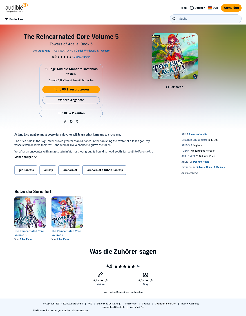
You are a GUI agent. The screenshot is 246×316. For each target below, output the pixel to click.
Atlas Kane (26, 239)
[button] (65, 121)
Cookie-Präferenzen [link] (165, 303)
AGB (90, 303)
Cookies (146, 303)
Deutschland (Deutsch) (114, 307)
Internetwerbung (190, 303)
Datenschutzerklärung (109, 303)
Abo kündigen (137, 307)
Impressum (131, 303)
